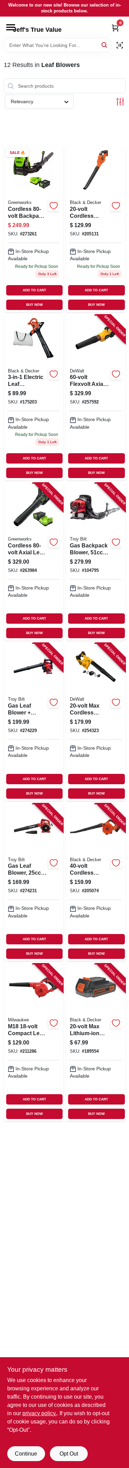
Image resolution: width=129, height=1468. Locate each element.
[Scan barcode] (120, 45)
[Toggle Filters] (120, 102)
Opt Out (69, 1454)
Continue (26, 1454)
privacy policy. (39, 1413)
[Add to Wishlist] (53, 205)
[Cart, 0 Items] (115, 27)
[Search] (105, 44)
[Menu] (10, 27)
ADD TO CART (34, 290)
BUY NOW (34, 305)
